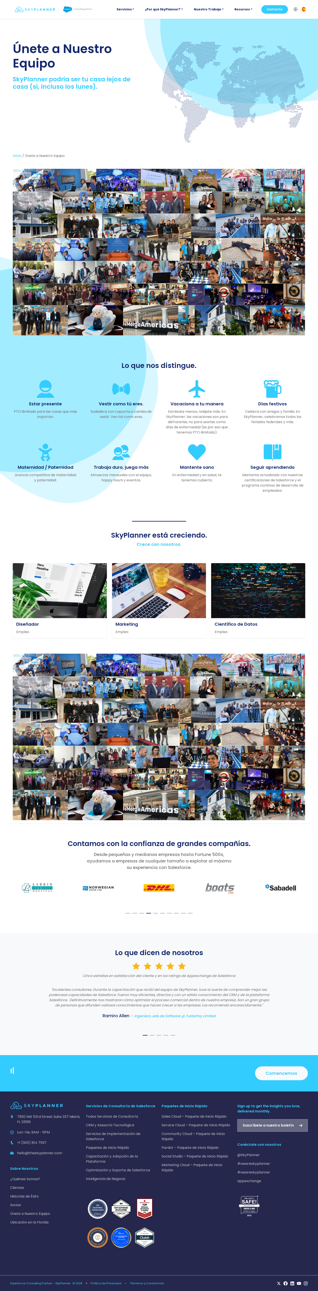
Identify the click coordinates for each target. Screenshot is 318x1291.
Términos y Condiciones (147, 1283)
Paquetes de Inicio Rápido (107, 1147)
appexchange (249, 1180)
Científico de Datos (236, 624)
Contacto (275, 9)
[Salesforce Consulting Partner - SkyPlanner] (53, 9)
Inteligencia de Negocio (105, 1178)
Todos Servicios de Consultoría (112, 1116)
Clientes (17, 1187)
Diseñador (27, 624)
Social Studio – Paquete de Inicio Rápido (195, 1156)
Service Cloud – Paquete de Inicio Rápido (196, 1125)
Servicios (124, 9)
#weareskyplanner (253, 1163)
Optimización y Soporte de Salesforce (118, 1170)
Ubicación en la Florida (29, 1222)
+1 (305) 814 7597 (32, 1142)
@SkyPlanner (248, 1154)
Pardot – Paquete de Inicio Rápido (190, 1147)
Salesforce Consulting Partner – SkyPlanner (40, 1283)
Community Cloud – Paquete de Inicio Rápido (193, 1136)
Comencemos (281, 1073)
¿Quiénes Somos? (25, 1179)
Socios (15, 1204)
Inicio (17, 155)
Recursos (242, 9)
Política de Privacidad (106, 1283)
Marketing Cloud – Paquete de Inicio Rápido (192, 1167)
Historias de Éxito (24, 1196)
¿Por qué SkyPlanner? (162, 9)
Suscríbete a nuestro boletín (268, 1125)
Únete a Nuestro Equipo (30, 1213)
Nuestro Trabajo (207, 9)
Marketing (127, 624)
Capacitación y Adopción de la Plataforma (112, 1159)
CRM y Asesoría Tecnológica (110, 1125)
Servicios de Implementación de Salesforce (113, 1136)
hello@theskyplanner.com (39, 1153)
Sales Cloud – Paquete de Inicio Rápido (194, 1116)
